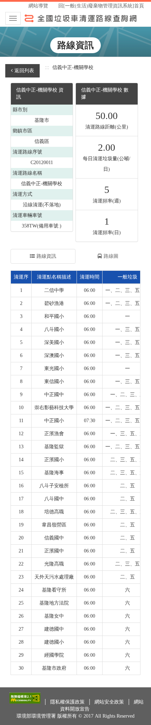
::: (47, 67)
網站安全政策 (109, 702)
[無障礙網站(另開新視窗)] (26, 702)
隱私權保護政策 (68, 702)
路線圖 (111, 256)
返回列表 (24, 70)
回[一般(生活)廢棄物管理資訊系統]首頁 (101, 5)
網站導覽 (38, 5)
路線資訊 (46, 256)
